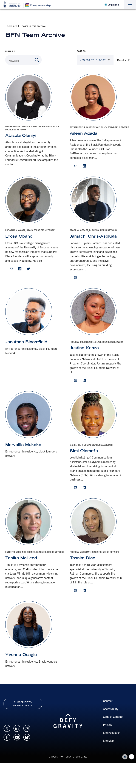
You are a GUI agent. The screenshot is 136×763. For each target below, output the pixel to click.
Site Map (108, 740)
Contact (107, 700)
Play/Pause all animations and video (131, 756)
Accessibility (110, 708)
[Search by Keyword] (37, 60)
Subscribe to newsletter (22, 704)
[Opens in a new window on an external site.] (7, 728)
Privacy (107, 724)
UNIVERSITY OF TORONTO (61, 756)
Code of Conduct (113, 716)
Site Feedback (111, 732)
